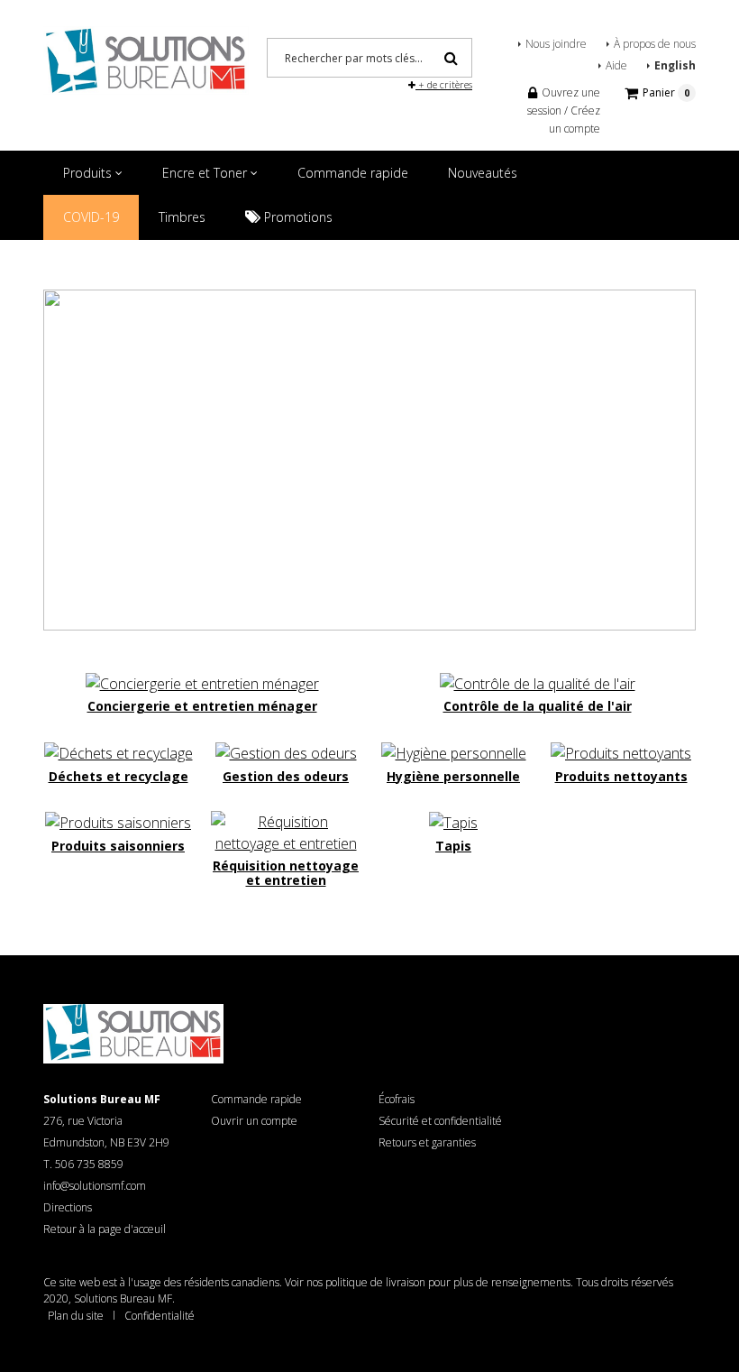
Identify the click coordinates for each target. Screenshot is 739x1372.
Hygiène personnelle (453, 776)
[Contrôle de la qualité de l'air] (537, 682)
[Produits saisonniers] (118, 822)
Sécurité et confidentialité (440, 1120)
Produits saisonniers (118, 845)
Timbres (182, 217)
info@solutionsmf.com (94, 1185)
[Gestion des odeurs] (286, 751)
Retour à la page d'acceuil (104, 1229)
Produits (89, 172)
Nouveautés (482, 172)
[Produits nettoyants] (621, 751)
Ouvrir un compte (254, 1120)
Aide (616, 65)
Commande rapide (352, 172)
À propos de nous (655, 43)
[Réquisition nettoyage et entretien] (285, 831)
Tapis (453, 845)
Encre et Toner (206, 172)
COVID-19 (91, 217)
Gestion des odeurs (286, 776)
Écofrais (397, 1099)
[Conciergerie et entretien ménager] (202, 682)
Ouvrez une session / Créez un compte (563, 110)
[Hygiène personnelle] (453, 751)
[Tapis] (453, 822)
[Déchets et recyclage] (118, 751)
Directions (67, 1207)
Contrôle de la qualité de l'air (537, 706)
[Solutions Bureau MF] (146, 59)
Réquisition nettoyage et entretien (286, 873)
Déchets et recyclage (118, 776)
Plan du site (76, 1315)
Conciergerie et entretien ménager (202, 706)
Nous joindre (556, 43)
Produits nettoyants (621, 776)
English (675, 65)
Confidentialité (159, 1315)
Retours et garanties (427, 1142)
